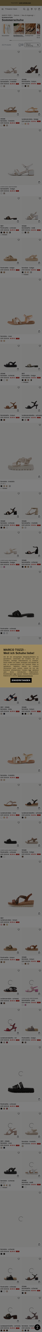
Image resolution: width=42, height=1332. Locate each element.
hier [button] (15, 674)
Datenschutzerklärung (25, 676)
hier (30, 670)
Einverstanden (21, 680)
